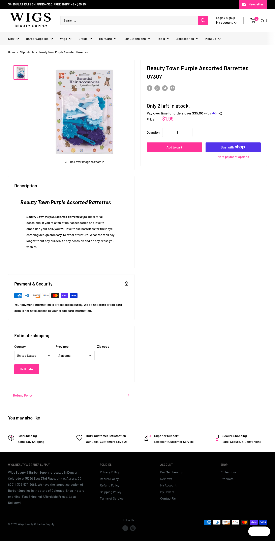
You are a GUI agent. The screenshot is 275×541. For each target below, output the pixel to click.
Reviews (166, 479)
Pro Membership (171, 472)
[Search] (203, 20)
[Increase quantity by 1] (188, 132)
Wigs (63, 38)
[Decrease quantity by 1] (166, 132)
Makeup (210, 38)
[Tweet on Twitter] (165, 88)
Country (20, 346)
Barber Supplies (37, 38)
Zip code (103, 346)
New (11, 38)
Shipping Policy (110, 492)
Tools (161, 38)
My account (224, 22)
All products (27, 52)
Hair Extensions (134, 38)
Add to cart (174, 147)
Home (12, 52)
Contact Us (168, 498)
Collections (229, 472)
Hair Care (105, 38)
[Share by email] (172, 88)
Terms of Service (112, 498)
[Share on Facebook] (149, 88)
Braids (83, 38)
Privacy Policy (109, 472)
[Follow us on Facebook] (125, 528)
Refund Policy (23, 395)
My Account (168, 485)
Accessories (185, 38)
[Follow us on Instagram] (133, 528)
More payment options (233, 156)
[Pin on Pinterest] (157, 88)
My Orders (167, 492)
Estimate (26, 369)
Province (62, 346)
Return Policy (109, 479)
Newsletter (256, 4)
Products (227, 479)
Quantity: (153, 132)
